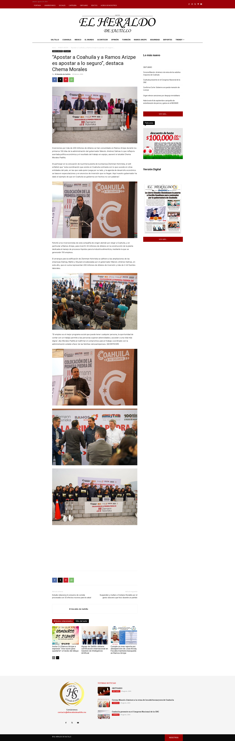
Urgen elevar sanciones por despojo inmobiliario (161, 96)
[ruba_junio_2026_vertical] (163, 158)
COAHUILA (116, 703)
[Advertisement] (94, 552)
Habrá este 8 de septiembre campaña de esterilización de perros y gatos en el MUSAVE (160, 102)
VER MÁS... (163, 114)
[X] (195, 4)
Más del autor (81, 621)
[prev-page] (53, 657)
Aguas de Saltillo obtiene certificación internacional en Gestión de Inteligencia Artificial (94, 649)
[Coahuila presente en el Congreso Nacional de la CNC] (104, 714)
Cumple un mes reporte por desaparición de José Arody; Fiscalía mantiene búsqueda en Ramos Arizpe (124, 649)
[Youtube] (201, 4)
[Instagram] (192, 4)
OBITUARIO (147, 67)
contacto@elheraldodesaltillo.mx (72, 712)
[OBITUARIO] (104, 691)
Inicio (54, 48)
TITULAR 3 (67, 51)
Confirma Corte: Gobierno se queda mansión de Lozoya (161, 88)
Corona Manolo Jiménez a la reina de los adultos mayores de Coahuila (162, 73)
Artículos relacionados (63, 621)
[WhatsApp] (71, 79)
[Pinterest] (65, 79)
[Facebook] (189, 4)
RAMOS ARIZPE (63, 48)
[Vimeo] (198, 4)
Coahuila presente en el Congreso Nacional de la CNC (161, 81)
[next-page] (57, 657)
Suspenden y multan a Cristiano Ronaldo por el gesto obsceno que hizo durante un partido (118, 596)
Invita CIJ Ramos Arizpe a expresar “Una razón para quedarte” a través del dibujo (65, 648)
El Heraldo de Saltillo (62, 74)
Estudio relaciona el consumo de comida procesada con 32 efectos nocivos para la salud (71, 596)
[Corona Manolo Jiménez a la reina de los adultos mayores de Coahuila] (104, 703)
